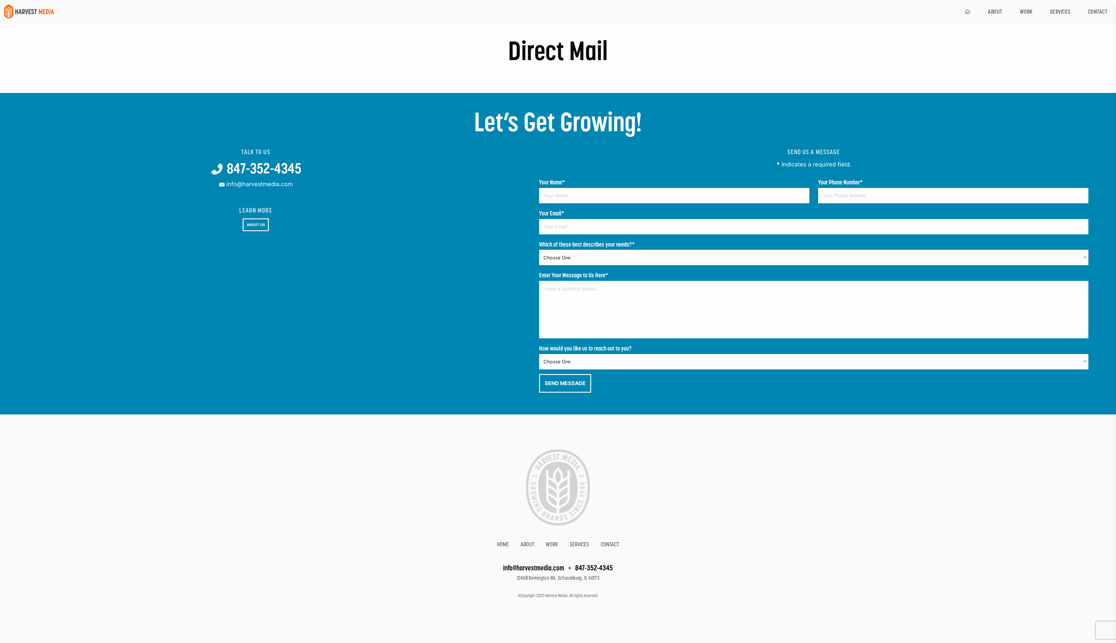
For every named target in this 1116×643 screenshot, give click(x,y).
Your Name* (552, 182)
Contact (610, 544)
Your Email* (551, 213)
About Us (256, 224)
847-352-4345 (262, 168)
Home (503, 544)
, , (558, 578)
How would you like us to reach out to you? (585, 348)
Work (1026, 11)
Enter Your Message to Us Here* (573, 275)
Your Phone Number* (840, 182)
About (995, 11)
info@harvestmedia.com (259, 184)
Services (1060, 11)
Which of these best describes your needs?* (587, 244)
